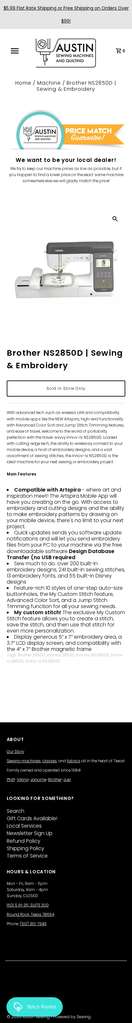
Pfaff (11, 779)
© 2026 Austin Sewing (29, 1016)
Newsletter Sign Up (30, 833)
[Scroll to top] (119, 1010)
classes (49, 761)
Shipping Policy (25, 848)
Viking (23, 779)
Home (23, 83)
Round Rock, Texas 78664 (30, 914)
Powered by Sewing (72, 1016)
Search (15, 811)
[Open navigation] (18, 51)
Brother (55, 779)
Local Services (24, 826)
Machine (49, 83)
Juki (67, 779)
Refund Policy (23, 841)
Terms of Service (27, 855)
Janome (38, 779)
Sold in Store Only (65, 388)
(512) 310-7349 (33, 923)
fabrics (73, 761)
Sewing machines (24, 761)
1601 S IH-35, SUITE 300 (28, 905)
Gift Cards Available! (32, 818)
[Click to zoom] (115, 218)
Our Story (15, 751)
